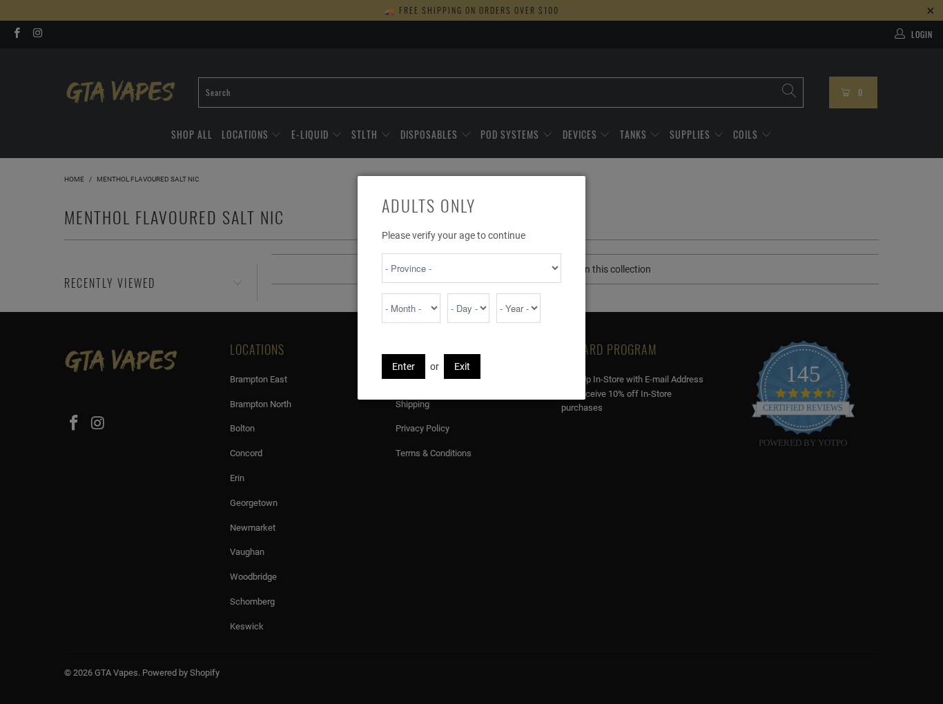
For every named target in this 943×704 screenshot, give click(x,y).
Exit (462, 366)
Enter (403, 366)
